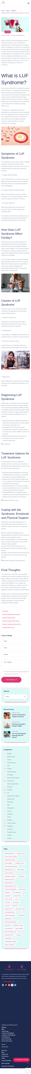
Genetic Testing (22, 889)
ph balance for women (18, 925)
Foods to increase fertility (10, 889)
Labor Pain (15, 905)
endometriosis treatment (10, 876)
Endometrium (21, 876)
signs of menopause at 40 (10, 931)
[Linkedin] (15, 985)
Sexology (8, 829)
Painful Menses (21, 915)
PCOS (7, 817)
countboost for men (19, 863)
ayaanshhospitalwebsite (18, 35)
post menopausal (8, 928)
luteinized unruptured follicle (8, 617)
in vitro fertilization (16, 892)
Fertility (7, 768)
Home (2, 10)
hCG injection (17, 479)
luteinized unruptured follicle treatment (10, 621)
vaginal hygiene (8, 938)
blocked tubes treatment (10, 860)
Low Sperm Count (9, 908)
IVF (6, 793)
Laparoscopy (9, 799)
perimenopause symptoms (10, 922)
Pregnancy (8, 826)
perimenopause (8, 918)
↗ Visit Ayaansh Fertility (21, 1059)
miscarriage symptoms (10, 912)
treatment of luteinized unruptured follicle (11, 624)
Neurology (8, 802)
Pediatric (8, 820)
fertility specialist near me (10, 886)
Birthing (8, 753)
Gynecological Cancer (11, 778)
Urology (8, 835)
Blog (8, 10)
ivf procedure (16, 902)
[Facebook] (3, 985)
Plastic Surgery (10, 823)
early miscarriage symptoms (11, 866)
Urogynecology (10, 832)
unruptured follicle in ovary (8, 627)
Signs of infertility (19, 928)
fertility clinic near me (9, 879)
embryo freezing (20, 869)
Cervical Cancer (10, 762)
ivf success (7, 905)
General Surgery (10, 771)
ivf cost (16, 899)
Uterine (7, 838)
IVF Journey (7, 902)
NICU (7, 805)
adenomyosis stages (9, 853)
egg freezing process (9, 869)
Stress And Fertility (9, 935)
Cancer (7, 759)
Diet (7, 765)
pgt (20, 922)
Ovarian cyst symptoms (10, 915)
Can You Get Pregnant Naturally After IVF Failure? (19, 735)
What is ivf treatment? (9, 944)
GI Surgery (8, 775)
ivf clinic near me (8, 899)
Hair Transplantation (11, 784)
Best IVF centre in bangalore (11, 856)
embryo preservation (9, 873)
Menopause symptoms (21, 908)
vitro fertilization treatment (10, 941)
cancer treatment (8, 863)
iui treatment (7, 895)
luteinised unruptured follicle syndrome (11, 614)
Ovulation (8, 814)
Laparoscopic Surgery (11, 796)
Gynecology (9, 781)
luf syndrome (5, 611)
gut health (7, 892)
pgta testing (7, 925)
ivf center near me (17, 895)
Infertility (13, 10)
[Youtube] (9, 985)
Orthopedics (9, 808)
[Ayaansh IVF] (5, 3)
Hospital (8, 787)
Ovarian (7, 811)
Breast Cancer (9, 756)
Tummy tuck (19, 935)
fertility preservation (9, 882)
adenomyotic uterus (21, 853)
